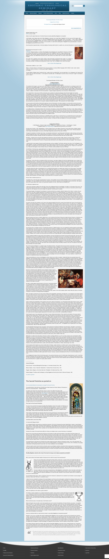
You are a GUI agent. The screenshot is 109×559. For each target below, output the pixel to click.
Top (26, 374)
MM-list (27, 33)
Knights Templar (61, 552)
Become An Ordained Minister (8, 555)
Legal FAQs (87, 552)
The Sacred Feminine (48, 24)
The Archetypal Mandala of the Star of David (54, 19)
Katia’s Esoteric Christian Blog (90, 547)
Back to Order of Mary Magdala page (54, 63)
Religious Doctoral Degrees (7, 552)
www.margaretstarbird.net (76, 28)
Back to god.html (31, 374)
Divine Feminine (60, 555)
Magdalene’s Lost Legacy (28, 51)
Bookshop (32, 552)
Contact (72, 13)
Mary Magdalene (45, 393)
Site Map (4, 550)
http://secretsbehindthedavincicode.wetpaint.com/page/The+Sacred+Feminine (40, 385)
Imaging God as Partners (54, 22)
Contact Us (87, 550)
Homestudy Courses (61, 550)
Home (27, 13)
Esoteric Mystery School (48, 13)
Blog (60, 13)
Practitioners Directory (34, 547)
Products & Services (34, 550)
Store (56, 13)
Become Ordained (33, 13)
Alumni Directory (66, 13)
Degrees (40, 13)
